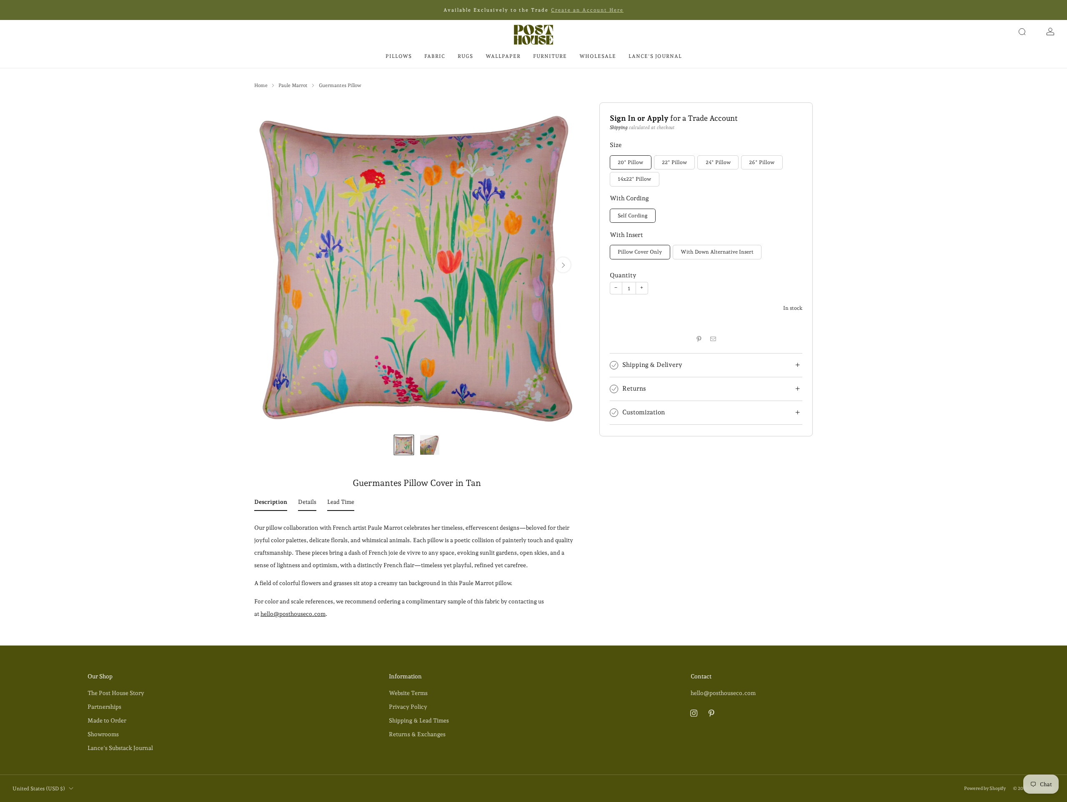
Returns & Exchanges (417, 734)
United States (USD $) (39, 788)
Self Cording (632, 215)
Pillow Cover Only (640, 252)
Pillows (399, 56)
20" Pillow (630, 162)
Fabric (434, 56)
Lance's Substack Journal (120, 748)
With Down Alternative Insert (717, 252)
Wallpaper (503, 56)
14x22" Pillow (634, 179)
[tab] (270, 503)
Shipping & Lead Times (419, 720)
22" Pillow (674, 162)
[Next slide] (563, 265)
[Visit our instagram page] (693, 713)
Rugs (465, 56)
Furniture (550, 56)
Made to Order (107, 720)
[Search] (1022, 31)
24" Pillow (718, 162)
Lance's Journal (655, 56)
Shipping (619, 128)
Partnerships (104, 706)
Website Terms (408, 693)
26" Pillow (761, 162)
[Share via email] (713, 338)
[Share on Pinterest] (698, 338)
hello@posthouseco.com (293, 613)
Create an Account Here (587, 10)
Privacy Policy (408, 706)
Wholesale (597, 56)
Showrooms (103, 734)
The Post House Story (116, 693)
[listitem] (533, 10)
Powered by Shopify (985, 788)
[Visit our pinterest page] (711, 713)
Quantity (623, 275)
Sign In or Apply (639, 118)
